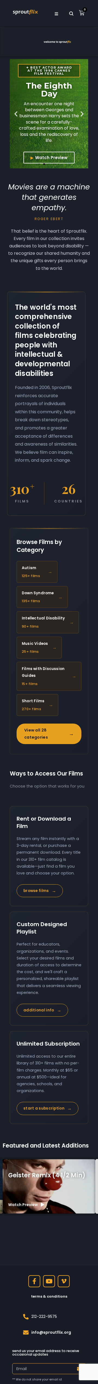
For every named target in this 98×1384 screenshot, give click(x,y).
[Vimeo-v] (64, 1281)
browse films (39, 891)
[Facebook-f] (34, 1281)
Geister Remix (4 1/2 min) (46, 1175)
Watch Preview (51, 157)
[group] (49, 1186)
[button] (16, 113)
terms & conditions (49, 1296)
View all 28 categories (49, 733)
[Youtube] (49, 1281)
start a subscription (47, 1108)
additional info (42, 1010)
